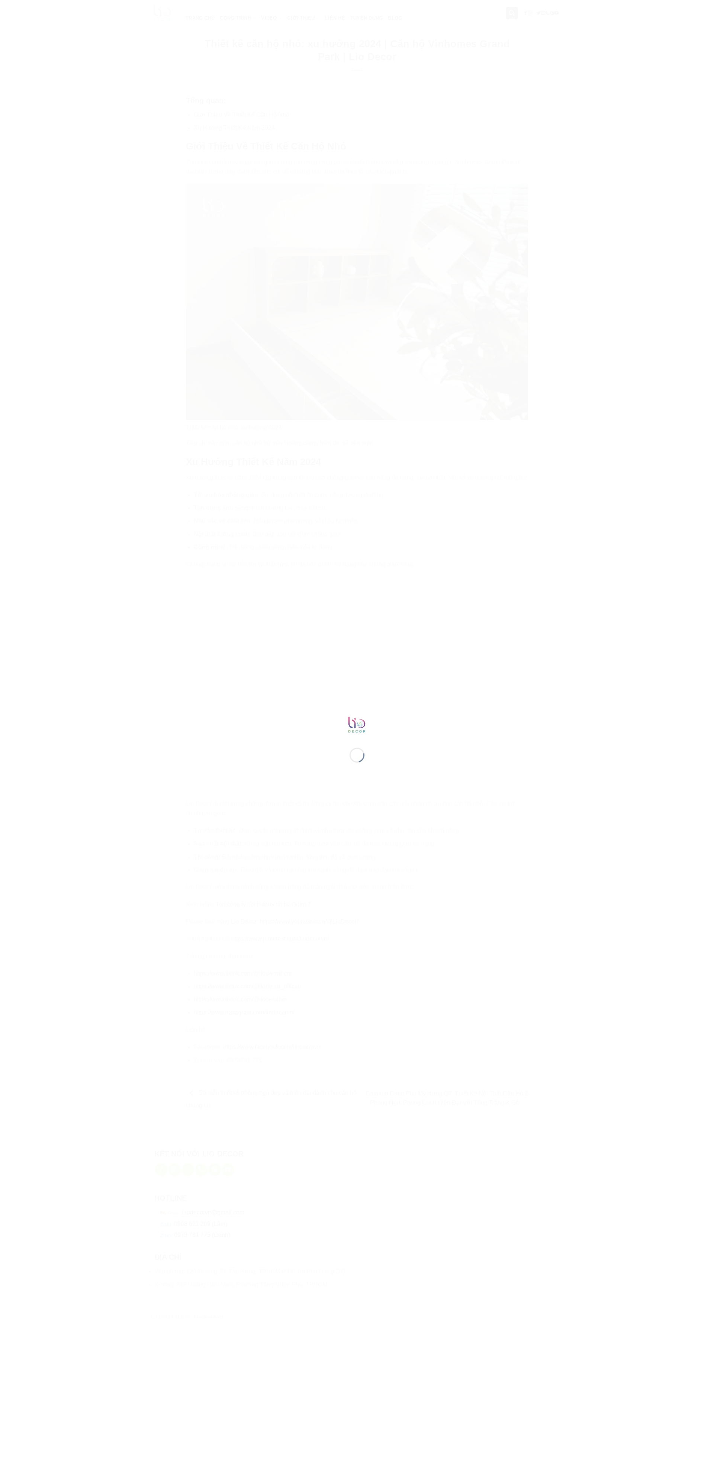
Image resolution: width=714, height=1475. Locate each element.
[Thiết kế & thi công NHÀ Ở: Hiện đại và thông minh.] (357, 724)
